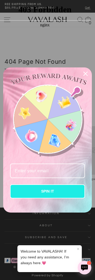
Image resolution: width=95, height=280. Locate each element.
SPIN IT (47, 191)
